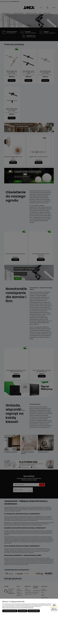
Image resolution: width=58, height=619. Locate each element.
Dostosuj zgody (22, 611)
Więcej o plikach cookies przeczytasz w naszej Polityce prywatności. (18, 607)
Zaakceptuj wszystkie (34, 611)
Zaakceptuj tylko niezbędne (10, 611)
